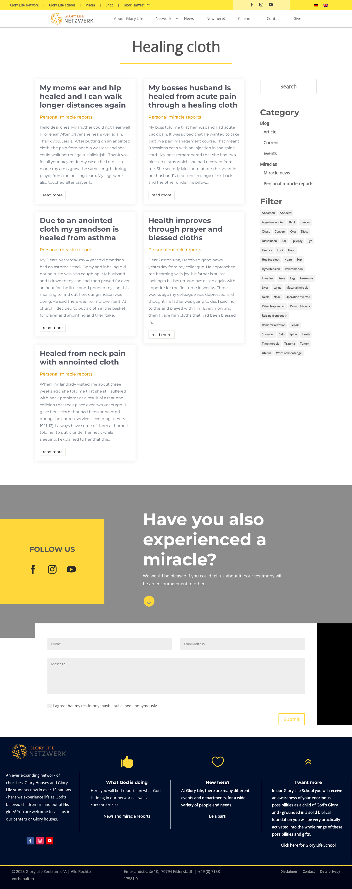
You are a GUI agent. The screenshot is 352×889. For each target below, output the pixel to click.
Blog (264, 123)
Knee (281, 278)
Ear (284, 241)
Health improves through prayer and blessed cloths (185, 229)
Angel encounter (273, 222)
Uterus (266, 353)
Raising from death (274, 315)
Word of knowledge (289, 353)
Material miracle (297, 287)
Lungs (277, 287)
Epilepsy (296, 241)
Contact (274, 18)
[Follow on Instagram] (261, 4)
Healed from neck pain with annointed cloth (83, 357)
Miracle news (277, 173)
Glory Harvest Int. (137, 5)
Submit (292, 719)
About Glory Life (128, 18)
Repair (294, 325)
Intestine (267, 278)
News (189, 18)
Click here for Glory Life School (308, 845)
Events (270, 153)
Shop (109, 5)
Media (90, 5)
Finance (267, 250)
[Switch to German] (316, 6)
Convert (280, 231)
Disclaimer (288, 872)
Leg (292, 278)
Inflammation (294, 269)
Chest (266, 231)
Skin (281, 334)
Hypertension (271, 269)
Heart (288, 259)
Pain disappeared (273, 306)
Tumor (304, 344)
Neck (265, 297)
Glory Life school (62, 5)
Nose (277, 297)
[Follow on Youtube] (271, 4)
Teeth (306, 334)
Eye (309, 241)
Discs (304, 231)
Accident (285, 213)
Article (270, 132)
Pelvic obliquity (300, 306)
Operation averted (298, 297)
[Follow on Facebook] (251, 4)
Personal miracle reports (66, 117)
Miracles (268, 164)
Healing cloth (270, 259)
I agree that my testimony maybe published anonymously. (105, 705)
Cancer (305, 222)
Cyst (293, 231)
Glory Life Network (24, 5)
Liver (265, 287)
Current (271, 142)
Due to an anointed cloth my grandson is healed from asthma (79, 229)
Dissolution (269, 241)
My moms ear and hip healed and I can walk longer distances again (83, 96)
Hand (291, 250)
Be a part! (217, 816)
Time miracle (270, 344)
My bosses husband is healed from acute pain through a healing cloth (193, 96)
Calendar (246, 18)
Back (292, 222)
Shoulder (268, 334)
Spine (293, 334)
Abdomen (268, 213)
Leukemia (306, 278)
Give (297, 18)
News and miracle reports (127, 816)
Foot (280, 250)
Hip (299, 259)
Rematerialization (273, 325)
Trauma (289, 344)
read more (53, 195)
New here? (216, 18)
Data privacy (330, 872)
